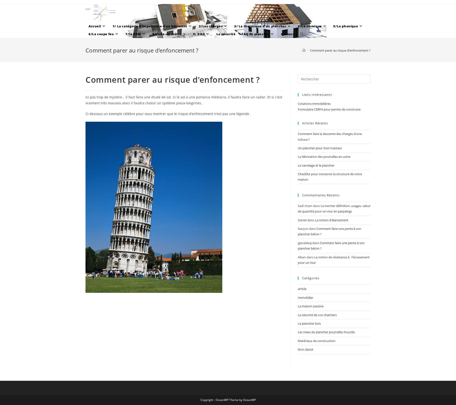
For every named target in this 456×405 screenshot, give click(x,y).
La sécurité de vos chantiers (317, 315)
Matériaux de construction (316, 341)
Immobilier (305, 297)
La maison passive (310, 306)
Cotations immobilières (314, 103)
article (302, 289)
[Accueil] (303, 50)
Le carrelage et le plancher (316, 165)
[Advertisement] (184, 331)
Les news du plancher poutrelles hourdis (326, 332)
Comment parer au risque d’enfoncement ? (340, 50)
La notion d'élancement (331, 220)
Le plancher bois (309, 323)
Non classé (305, 349)
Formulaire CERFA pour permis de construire (329, 109)
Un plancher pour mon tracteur (320, 148)
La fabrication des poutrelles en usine (324, 156)
